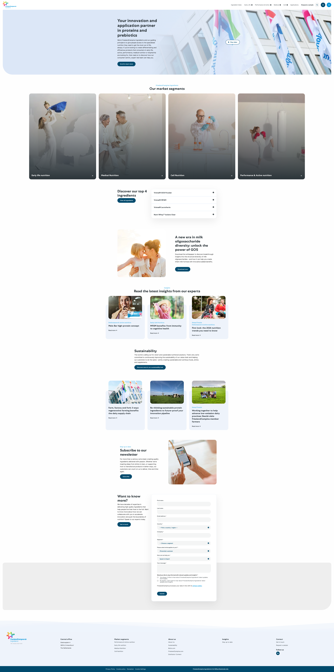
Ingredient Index (236, 5)
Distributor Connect (174, 654)
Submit (162, 594)
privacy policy (197, 586)
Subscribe (126, 476)
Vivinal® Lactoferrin (162, 207)
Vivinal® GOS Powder (163, 193)
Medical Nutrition (120, 648)
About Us (171, 642)
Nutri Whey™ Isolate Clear (165, 215)
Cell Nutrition (118, 651)
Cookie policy (121, 669)
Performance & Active (262, 5)
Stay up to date (227, 642)
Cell (284, 5)
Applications (294, 5)
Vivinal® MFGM (160, 200)
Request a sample (307, 5)
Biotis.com (171, 648)
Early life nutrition (120, 645)
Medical (276, 5)
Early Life (247, 5)
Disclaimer (130, 669)
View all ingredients (126, 200)
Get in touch (124, 524)
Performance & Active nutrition (124, 642)
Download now (183, 269)
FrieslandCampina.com (175, 651)
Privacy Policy (110, 669)
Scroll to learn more (126, 64)
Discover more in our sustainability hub (150, 367)
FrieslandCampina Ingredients (9, 4)
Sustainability (172, 645)
